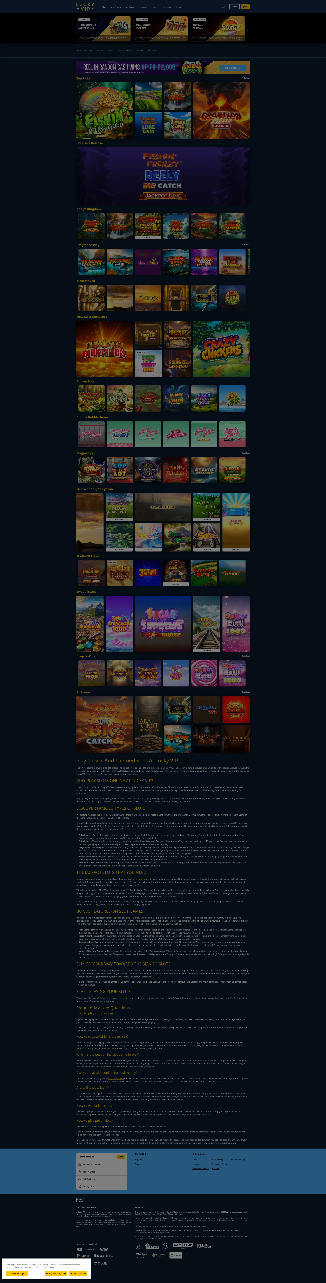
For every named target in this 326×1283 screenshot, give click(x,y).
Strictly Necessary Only (56, 1273)
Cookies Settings (17, 1273)
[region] (46, 1268)
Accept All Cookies (78, 1273)
